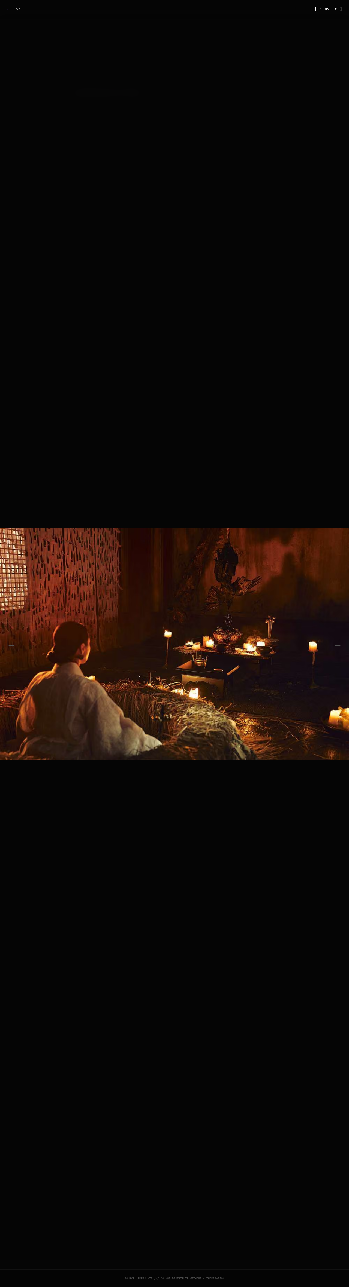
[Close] (260, 564)
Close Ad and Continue (235, 717)
